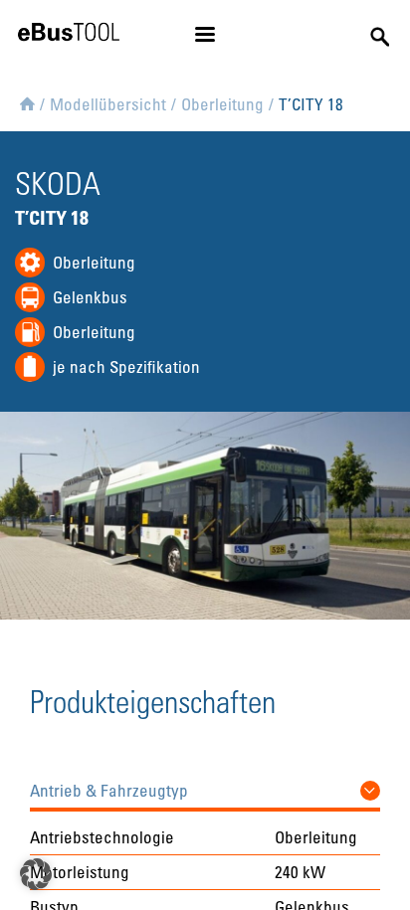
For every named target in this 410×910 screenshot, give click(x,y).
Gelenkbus (90, 296)
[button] (205, 786)
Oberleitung (94, 262)
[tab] (205, 786)
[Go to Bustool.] (27, 100)
